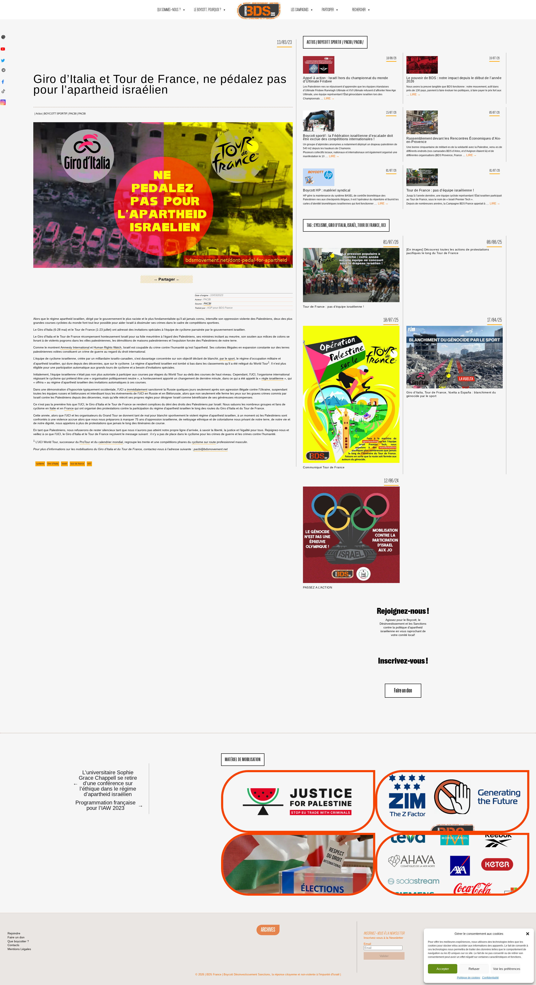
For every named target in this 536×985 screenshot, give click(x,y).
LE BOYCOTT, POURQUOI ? (207, 10)
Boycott (444, 846)
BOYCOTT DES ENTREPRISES (452, 813)
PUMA (459, 878)
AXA (442, 857)
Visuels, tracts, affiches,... (452, 889)
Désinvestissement (466, 846)
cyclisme (40, 463)
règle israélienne (272, 378)
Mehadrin (446, 878)
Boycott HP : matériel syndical (326, 190)
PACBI (72, 114)
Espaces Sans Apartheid (298, 875)
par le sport (227, 358)
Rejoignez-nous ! (403, 611)
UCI (89, 463)
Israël (64, 463)
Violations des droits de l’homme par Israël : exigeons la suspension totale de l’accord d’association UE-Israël (298, 795)
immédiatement (137, 389)
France (69, 408)
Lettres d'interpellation (452, 824)
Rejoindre (14, 933)
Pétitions (304, 828)
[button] (528, 934)
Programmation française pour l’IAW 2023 (108, 805)
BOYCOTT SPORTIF (55, 114)
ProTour (85, 442)
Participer (328, 10)
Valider (384, 956)
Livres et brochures (452, 873)
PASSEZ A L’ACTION (317, 587)
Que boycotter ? (452, 839)
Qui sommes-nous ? (169, 10)
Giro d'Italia (53, 463)
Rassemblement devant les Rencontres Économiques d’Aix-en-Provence (453, 140)
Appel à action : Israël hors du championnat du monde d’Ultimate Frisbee (345, 79)
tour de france (77, 463)
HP (459, 862)
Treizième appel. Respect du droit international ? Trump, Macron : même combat (452, 789)
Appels (289, 823)
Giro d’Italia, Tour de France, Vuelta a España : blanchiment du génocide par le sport (451, 394)
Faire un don (403, 691)
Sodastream (451, 883)
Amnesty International (75, 347)
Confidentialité (490, 977)
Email (367, 943)
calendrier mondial (110, 442)
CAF (460, 857)
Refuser (474, 969)
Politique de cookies (468, 977)
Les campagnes (299, 10)
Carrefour (448, 862)
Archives (268, 930)
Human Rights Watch (107, 347)
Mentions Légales (19, 949)
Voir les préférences (506, 969)
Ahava (458, 851)
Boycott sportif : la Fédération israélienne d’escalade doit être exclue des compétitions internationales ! (348, 137)
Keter (452, 867)
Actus (39, 114)
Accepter (443, 969)
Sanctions (304, 823)
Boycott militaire (452, 819)
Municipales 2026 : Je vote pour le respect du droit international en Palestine (298, 852)
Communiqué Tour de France (323, 467)
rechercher (359, 10)
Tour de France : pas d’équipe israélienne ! (440, 190)
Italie (53, 408)
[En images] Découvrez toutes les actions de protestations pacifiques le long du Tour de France (447, 251)
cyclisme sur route (204, 442)
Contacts (13, 945)
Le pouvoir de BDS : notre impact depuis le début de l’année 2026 (453, 79)
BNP (451, 857)
